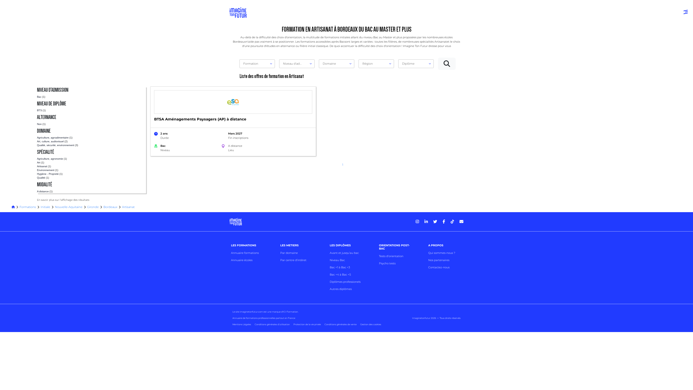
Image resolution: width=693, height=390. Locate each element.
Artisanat (128, 207)
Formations (27, 207)
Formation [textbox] (250, 63)
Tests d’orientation (391, 256)
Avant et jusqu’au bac (344, 253)
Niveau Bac (337, 260)
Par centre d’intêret (293, 260)
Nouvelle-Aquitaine (68, 207)
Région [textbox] (367, 63)
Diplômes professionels (345, 281)
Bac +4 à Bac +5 (340, 274)
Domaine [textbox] (329, 63)
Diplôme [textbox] (408, 63)
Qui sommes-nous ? (441, 253)
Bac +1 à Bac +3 (340, 267)
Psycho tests (387, 263)
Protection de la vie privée (307, 324)
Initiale (45, 207)
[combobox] (257, 63)
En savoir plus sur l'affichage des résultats (63, 200)
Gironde (93, 207)
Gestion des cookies (370, 324)
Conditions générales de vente (340, 324)
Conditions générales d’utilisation (272, 324)
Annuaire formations (245, 253)
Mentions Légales (241, 324)
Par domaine (289, 253)
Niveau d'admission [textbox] (295, 63)
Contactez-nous (439, 267)
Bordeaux (110, 207)
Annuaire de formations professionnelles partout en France (263, 318)
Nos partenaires (438, 260)
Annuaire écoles (241, 260)
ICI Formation (290, 311)
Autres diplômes (341, 289)
